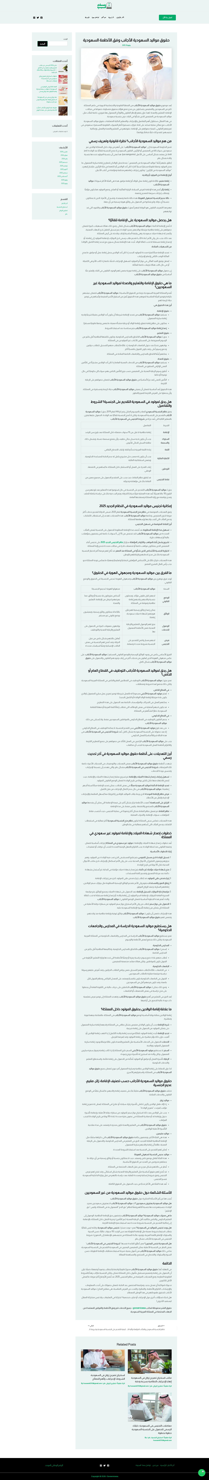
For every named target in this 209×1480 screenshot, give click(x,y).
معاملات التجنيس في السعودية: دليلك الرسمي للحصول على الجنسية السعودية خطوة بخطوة (152, 1429)
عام (151, 1386)
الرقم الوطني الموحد (54, 1465)
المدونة (87, 18)
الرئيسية (111, 18)
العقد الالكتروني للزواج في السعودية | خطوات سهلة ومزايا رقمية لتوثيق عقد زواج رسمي (46, 89)
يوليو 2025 (64, 180)
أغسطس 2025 (62, 176)
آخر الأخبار (120, 18)
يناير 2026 (64, 159)
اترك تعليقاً (168, 1386)
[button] (167, 17)
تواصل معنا (95, 18)
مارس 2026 (63, 152)
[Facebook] (41, 18)
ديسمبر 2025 (63, 162)
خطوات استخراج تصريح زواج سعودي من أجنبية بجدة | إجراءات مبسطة (48, 78)
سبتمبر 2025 (63, 173)
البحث (65, 39)
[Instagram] (34, 18)
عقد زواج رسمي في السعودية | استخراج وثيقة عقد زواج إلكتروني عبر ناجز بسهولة (46, 99)
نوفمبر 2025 (63, 166)
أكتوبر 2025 (63, 169)
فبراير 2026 (64, 155)
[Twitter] (38, 18)
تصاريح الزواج (158, 1386)
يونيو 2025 (64, 183)
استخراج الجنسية (157, 1437)
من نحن (103, 18)
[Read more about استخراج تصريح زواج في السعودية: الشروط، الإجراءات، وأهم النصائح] (103, 1360)
